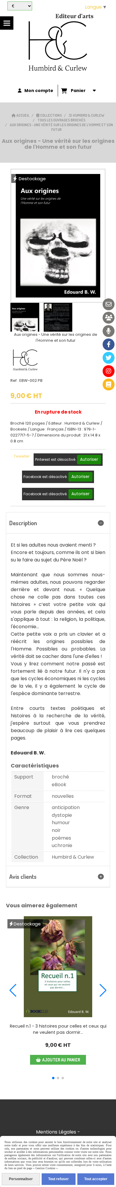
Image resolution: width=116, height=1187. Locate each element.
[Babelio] (109, 384)
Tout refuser (58, 1179)
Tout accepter (95, 1179)
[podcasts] (109, 331)
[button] (53, 1078)
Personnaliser (21, 1179)
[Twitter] (109, 358)
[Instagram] (109, 371)
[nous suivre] (109, 318)
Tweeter (22, 456)
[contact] (109, 304)
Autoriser (89, 459)
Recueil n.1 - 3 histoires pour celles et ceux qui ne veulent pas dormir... (58, 1029)
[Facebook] (109, 344)
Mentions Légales (56, 1132)
